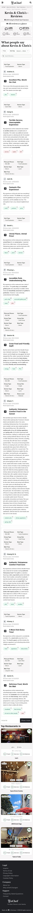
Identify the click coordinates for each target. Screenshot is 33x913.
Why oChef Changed (10, 887)
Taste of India (16, 857)
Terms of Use (7, 871)
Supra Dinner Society (16, 791)
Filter (4, 51)
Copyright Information (11, 876)
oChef (3, 7)
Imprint (5, 868)
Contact (6, 896)
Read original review (8, 76)
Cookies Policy (8, 878)
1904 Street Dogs (16, 824)
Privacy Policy (7, 873)
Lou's (16, 758)
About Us (6, 885)
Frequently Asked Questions (13, 894)
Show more (25, 720)
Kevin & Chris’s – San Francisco (16, 7)
